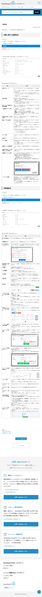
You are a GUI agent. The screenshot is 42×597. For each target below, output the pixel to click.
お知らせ (6, 568)
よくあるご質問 (7, 565)
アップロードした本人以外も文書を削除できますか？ (20, 305)
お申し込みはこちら (21, 497)
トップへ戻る (21, 445)
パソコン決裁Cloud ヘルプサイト (13, 573)
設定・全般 (20, 7)
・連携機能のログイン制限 (6, 433)
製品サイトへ (9, 587)
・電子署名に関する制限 (6, 431)
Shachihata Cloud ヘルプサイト (9, 7)
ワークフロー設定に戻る (21, 438)
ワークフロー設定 (29, 7)
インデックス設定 (17, 405)
